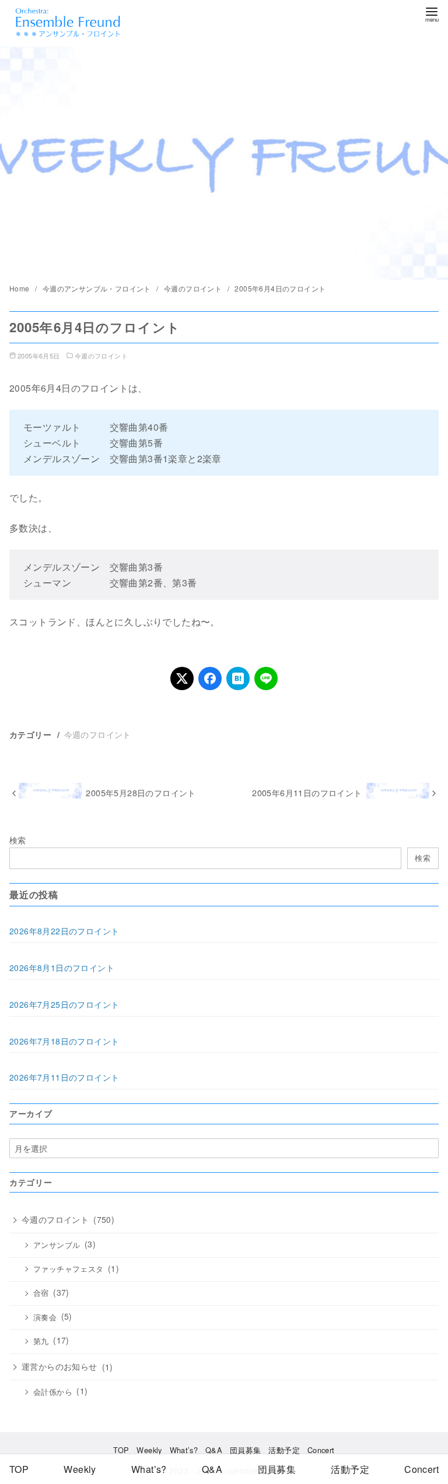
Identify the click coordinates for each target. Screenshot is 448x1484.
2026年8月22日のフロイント (64, 931)
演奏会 (45, 1317)
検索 (17, 840)
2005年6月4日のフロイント (280, 288)
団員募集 (245, 1449)
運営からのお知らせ (59, 1366)
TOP (121, 1449)
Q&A (213, 1449)
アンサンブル (56, 1245)
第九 (41, 1341)
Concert (321, 1449)
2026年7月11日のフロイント (64, 1077)
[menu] (431, 13)
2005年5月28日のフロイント (140, 792)
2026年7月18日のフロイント (64, 1041)
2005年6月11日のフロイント (307, 792)
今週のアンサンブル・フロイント (98, 288)
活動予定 (284, 1449)
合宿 (41, 1293)
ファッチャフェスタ (68, 1269)
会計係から (52, 1392)
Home (20, 288)
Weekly (149, 1449)
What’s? (184, 1449)
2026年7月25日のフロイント (64, 1004)
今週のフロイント (194, 288)
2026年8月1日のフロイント (61, 967)
